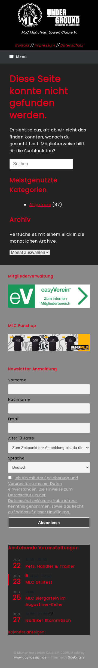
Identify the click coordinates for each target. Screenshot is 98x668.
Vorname (17, 380)
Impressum (44, 45)
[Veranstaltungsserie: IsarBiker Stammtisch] (51, 614)
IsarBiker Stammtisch (48, 620)
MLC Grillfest (39, 582)
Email (13, 419)
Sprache (16, 458)
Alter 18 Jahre (21, 438)
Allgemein (40, 204)
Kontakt (22, 45)
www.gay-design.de (30, 657)
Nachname (19, 399)
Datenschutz (71, 45)
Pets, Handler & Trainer (50, 566)
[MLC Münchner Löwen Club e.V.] (49, 15)
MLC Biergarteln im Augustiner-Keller (46, 601)
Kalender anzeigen (26, 632)
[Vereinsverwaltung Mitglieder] (49, 306)
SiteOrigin (76, 657)
